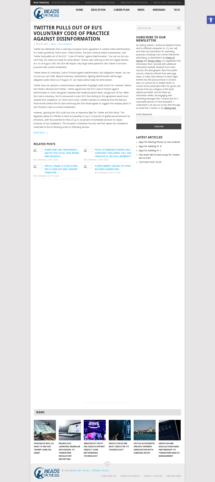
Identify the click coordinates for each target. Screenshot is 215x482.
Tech (177, 9)
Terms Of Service (130, 476)
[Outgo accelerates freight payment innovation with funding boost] (145, 430)
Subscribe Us (108, 476)
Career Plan (121, 9)
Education (98, 9)
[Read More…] (41, 132)
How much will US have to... (66, 3)
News (141, 9)
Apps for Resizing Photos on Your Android (159, 142)
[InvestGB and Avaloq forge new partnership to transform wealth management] (170, 430)
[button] (211, 20)
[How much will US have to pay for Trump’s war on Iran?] (45, 430)
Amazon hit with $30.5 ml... (135, 3)
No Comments (65, 44)
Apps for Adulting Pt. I (150, 150)
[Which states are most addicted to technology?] (120, 430)
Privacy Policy (154, 61)
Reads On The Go (79, 470)
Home (79, 9)
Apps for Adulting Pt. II (150, 146)
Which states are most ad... (167, 3)
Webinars (159, 9)
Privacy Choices (153, 476)
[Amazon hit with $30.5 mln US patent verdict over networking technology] (95, 430)
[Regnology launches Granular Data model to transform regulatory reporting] (70, 430)
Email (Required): (144, 114)
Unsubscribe (174, 476)
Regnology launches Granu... (100, 3)
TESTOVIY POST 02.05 (150, 162)
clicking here (170, 108)
